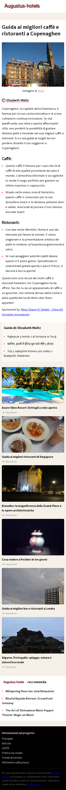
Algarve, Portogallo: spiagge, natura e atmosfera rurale (27, 660)
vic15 (41, 90)
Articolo (6, 743)
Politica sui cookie (12, 753)
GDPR (5, 748)
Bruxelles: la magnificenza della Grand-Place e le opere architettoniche (31, 508)
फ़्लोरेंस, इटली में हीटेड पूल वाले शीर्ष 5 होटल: (30, 344)
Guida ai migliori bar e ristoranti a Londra (28, 608)
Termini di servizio (12, 757)
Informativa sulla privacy (15, 762)
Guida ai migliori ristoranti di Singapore (27, 456)
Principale (7, 738)
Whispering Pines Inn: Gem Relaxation (30, 691)
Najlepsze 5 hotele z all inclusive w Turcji (31, 336)
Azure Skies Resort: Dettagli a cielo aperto (29, 407)
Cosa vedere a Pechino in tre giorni (24, 559)
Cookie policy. (34, 784)
